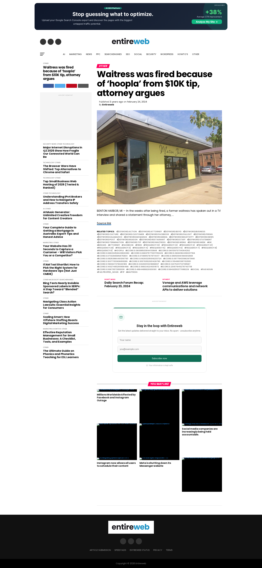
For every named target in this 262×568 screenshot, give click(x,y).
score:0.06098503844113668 (141, 251)
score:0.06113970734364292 (175, 251)
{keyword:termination (111, 242)
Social (195, 269)
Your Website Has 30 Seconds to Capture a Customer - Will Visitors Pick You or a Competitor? (62, 251)
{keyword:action (127, 232)
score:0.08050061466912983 (177, 256)
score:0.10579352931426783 (145, 261)
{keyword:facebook (158, 234)
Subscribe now (159, 358)
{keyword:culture (108, 234)
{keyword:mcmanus (136, 237)
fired (139, 245)
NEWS (89, 54)
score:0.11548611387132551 (177, 261)
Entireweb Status (140, 550)
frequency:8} (210, 248)
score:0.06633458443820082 (113, 253)
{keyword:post (106, 240)
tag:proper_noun (108, 272)
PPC (98, 54)
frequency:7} (192, 248)
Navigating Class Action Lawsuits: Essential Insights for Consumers (61, 305)
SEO (128, 54)
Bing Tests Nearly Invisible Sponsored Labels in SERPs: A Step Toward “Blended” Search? (61, 288)
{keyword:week (197, 242)
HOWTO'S (57, 329)
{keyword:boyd (173, 232)
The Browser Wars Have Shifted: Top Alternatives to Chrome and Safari (62, 169)
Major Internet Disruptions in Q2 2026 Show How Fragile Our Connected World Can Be (62, 152)
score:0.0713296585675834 (113, 256)
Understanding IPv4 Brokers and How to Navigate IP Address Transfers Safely (62, 200)
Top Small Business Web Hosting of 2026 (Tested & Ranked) (61, 184)
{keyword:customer (132, 234)
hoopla (119, 251)
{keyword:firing (204, 234)
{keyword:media (158, 237)
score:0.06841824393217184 (180, 253)
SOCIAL (138, 54)
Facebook (128, 245)
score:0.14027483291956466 (113, 267)
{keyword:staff (176, 240)
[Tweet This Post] (60, 86)
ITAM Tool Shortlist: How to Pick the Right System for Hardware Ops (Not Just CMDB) (61, 269)
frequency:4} (141, 248)
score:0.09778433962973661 (179, 259)
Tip (122, 272)
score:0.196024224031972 (145, 267)
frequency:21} (205, 245)
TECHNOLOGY (68, 144)
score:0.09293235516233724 (146, 259)
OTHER (195, 54)
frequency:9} (105, 251)
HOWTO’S (183, 54)
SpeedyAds (120, 550)
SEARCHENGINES (113, 54)
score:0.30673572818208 (111, 269)
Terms (169, 550)
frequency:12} (170, 245)
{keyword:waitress (155, 242)
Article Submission (100, 550)
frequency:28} (106, 248)
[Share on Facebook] (48, 86)
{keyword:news (205, 237)
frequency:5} (158, 248)
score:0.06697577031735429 (147, 253)
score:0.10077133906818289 (113, 261)
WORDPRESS (166, 54)
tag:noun (207, 269)
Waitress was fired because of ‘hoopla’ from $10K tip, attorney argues (62, 73)
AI (64, 54)
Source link (104, 223)
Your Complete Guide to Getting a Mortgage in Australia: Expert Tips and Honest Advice (61, 232)
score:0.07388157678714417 (145, 256)
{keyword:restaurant (152, 240)
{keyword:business (194, 232)
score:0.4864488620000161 (141, 269)
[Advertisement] (66, 118)
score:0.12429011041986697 (144, 264)
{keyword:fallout (182, 234)
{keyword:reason (128, 240)
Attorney (114, 245)
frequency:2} (187, 245)
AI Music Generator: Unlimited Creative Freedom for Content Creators (62, 215)
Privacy (157, 550)
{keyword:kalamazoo (110, 237)
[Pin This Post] (71, 86)
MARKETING (75, 54)
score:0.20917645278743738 (177, 267)
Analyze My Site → (207, 21)
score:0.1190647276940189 (112, 264)
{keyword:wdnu (177, 242)
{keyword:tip (133, 242)
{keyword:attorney (150, 232)
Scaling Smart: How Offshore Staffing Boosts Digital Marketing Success (61, 320)
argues (102, 245)
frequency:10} (152, 245)
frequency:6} (175, 248)
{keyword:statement (200, 240)
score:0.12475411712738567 (176, 264)
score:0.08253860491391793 (113, 259)
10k (210, 242)
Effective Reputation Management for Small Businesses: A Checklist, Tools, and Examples (59, 337)
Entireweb (108, 104)
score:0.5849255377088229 (174, 269)
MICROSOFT (54, 279)
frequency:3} (123, 248)
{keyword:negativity (182, 237)
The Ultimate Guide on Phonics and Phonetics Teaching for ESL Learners (61, 354)
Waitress (132, 272)
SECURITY (151, 54)
